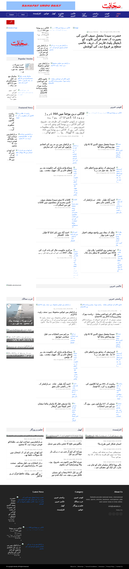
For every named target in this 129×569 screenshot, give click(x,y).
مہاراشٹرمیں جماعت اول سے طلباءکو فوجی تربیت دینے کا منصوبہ (11, 140)
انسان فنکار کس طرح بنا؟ (109, 444)
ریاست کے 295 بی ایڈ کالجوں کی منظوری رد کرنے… (11, 122)
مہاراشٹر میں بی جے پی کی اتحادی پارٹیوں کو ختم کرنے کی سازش (42, 50)
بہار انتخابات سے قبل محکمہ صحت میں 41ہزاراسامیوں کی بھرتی (26, 464)
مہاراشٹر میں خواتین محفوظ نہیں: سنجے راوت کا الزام (43, 66)
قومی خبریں (107, 14)
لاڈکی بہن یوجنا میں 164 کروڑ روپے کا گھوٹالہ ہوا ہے (42, 32)
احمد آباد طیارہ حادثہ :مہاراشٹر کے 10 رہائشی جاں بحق (99, 201)
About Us (73, 567)
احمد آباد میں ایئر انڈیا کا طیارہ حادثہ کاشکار (55, 233)
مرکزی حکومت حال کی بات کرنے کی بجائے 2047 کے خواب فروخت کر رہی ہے (55, 252)
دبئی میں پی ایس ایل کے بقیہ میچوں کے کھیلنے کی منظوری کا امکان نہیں (104, 434)
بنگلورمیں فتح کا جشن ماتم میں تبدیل (65, 444)
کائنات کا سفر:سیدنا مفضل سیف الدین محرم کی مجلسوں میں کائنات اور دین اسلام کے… (54, 202)
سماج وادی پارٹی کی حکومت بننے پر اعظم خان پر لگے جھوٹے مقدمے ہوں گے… (56, 170)
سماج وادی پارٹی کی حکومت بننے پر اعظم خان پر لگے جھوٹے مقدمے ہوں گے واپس (56, 354)
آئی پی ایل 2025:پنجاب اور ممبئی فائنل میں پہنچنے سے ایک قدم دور (67, 473)
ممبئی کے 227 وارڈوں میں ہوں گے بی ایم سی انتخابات (99, 405)
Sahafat (95, 32)
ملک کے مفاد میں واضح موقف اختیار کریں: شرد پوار (98, 233)
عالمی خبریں (73, 14)
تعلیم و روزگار (61, 14)
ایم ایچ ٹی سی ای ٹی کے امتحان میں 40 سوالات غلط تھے (26, 453)
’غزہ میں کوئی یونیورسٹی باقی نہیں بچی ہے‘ (11, 94)
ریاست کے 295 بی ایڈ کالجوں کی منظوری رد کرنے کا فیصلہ (100, 385)
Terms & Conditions (91, 567)
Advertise (80, 567)
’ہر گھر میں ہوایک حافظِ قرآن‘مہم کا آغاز (26, 474)
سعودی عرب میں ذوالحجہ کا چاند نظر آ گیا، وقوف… (20, 338)
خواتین (46, 13)
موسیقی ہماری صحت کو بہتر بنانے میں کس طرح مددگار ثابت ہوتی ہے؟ (104, 454)
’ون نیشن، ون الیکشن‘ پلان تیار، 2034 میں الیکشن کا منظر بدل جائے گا (100, 252)
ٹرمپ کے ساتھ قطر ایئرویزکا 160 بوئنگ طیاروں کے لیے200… (20, 353)
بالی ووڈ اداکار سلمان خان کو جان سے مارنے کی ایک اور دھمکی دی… (104, 466)
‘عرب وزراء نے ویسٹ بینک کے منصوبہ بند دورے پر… (17, 68)
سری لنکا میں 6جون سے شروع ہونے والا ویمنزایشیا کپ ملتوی (65, 463)
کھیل (54, 13)
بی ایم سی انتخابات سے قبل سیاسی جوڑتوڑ (56, 335)
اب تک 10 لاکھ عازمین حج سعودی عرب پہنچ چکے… (20, 345)
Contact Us (119, 567)
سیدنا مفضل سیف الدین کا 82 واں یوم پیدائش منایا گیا (99, 145)
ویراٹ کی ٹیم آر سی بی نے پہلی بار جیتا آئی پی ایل (66, 452)
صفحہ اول (118, 14)
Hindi (22, 15)
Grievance (102, 567)
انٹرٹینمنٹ (37, 13)
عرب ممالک (84, 14)
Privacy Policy (110, 567)
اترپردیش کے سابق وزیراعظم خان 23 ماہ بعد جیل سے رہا (100, 169)
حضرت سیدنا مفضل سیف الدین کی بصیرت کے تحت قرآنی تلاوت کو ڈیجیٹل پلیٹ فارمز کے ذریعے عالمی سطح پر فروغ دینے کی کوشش (98, 41)
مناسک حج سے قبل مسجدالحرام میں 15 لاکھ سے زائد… (11, 80)
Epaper (11, 15)
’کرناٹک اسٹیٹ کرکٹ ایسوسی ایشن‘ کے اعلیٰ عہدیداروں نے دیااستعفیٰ (65, 435)
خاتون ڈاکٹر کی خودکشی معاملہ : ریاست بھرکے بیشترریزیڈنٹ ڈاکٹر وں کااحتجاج (41, 86)
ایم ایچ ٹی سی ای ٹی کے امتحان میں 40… (10, 155)
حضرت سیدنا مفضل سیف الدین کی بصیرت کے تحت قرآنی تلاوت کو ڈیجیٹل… (11, 507)
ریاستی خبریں (95, 14)
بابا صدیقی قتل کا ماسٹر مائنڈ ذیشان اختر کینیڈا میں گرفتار (54, 405)
